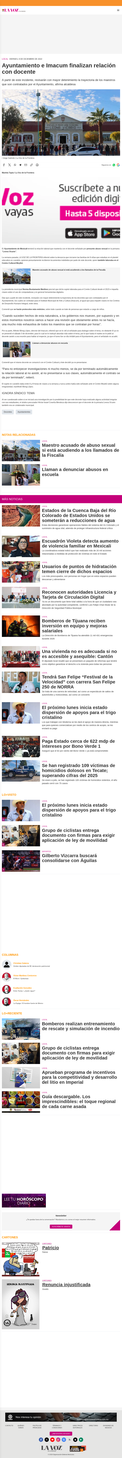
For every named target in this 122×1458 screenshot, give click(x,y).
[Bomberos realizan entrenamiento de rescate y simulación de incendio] (21, 1029)
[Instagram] (58, 1440)
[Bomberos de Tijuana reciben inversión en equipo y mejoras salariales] (21, 629)
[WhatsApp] (15, 165)
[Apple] (75, 1440)
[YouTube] (52, 1440)
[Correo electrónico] (26, 165)
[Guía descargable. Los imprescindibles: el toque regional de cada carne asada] (21, 1102)
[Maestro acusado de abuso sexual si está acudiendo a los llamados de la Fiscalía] (21, 450)
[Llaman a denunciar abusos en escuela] (21, 475)
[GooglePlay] (81, 1440)
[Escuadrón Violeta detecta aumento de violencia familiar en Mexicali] (21, 547)
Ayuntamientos (24, 412)
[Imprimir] (37, 165)
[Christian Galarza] (6, 964)
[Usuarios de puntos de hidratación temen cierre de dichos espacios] (21, 572)
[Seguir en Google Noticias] (118, 165)
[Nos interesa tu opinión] (61, 1417)
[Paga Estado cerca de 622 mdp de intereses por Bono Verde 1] (21, 746)
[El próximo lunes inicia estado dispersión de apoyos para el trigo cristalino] (21, 717)
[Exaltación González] (6, 989)
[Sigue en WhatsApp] (114, 165)
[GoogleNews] (64, 1440)
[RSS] (69, 1440)
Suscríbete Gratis (61, 1227)
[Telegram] (20, 165)
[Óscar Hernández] (6, 1001)
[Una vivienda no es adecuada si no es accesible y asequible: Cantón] (21, 657)
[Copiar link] (31, 165)
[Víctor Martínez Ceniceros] (6, 977)
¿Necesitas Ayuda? (61, 1434)
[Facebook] (4, 165)
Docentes (8, 412)
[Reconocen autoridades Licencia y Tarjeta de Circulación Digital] (21, 600)
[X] (9, 165)
